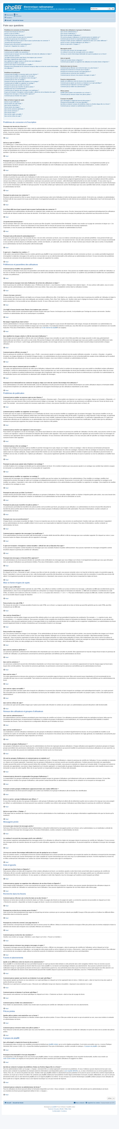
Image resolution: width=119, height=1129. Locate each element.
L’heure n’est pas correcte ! (12, 55)
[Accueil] (14, 7)
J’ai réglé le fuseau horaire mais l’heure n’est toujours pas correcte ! (23, 57)
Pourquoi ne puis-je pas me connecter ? (15, 39)
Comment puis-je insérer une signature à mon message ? (20, 78)
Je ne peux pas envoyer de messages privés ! (74, 50)
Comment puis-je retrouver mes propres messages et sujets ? (78, 75)
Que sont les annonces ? (11, 110)
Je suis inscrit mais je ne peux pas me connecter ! (18, 37)
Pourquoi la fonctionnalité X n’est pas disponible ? (74, 102)
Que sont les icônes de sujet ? (12, 116)
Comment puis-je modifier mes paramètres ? (16, 52)
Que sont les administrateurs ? (69, 31)
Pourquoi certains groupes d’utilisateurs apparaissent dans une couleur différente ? (84, 40)
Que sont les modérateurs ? (68, 33)
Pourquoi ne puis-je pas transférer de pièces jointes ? (19, 86)
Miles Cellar (68, 1109)
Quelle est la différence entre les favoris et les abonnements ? (78, 81)
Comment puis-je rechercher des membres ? (73, 73)
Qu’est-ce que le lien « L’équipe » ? (70, 44)
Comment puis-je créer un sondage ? (14, 79)
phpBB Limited (53, 1044)
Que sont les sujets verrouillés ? (13, 114)
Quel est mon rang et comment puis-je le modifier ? (18, 64)
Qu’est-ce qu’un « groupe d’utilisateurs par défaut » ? (75, 42)
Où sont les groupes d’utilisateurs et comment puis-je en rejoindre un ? (80, 37)
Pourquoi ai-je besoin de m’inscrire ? (14, 31)
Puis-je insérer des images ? (12, 107)
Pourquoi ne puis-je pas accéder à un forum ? (17, 85)
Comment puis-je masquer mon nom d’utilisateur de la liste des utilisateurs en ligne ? (28, 54)
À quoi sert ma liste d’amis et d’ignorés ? (72, 60)
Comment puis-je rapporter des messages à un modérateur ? (21, 90)
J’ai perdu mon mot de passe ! (12, 42)
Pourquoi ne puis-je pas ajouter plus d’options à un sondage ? (21, 81)
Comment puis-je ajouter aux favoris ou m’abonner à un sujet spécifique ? (81, 83)
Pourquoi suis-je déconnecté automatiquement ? (17, 44)
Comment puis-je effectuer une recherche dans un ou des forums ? (79, 68)
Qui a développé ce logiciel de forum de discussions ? (76, 100)
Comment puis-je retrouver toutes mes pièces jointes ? (76, 94)
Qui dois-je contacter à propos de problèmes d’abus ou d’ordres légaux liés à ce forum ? (85, 104)
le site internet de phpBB (49, 327)
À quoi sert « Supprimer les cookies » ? (15, 46)
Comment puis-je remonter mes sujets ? (15, 95)
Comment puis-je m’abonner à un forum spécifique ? (75, 84)
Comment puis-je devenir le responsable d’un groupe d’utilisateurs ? (80, 39)
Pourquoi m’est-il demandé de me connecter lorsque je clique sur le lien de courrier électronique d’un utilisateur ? (31, 67)
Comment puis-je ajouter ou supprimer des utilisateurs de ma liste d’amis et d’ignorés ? (85, 61)
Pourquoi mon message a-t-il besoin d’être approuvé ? (19, 94)
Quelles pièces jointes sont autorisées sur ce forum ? (76, 92)
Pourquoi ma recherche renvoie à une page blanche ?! (76, 71)
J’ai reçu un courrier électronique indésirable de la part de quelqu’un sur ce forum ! (84, 54)
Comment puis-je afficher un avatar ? (14, 63)
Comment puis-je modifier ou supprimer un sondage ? (19, 83)
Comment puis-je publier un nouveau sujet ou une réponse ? (21, 74)
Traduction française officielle (56, 1109)
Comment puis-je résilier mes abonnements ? (73, 86)
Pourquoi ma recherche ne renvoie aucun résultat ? (75, 69)
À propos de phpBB (90, 1046)
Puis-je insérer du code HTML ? (13, 103)
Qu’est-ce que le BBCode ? (12, 102)
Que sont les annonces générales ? (14, 109)
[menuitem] (16, 14)
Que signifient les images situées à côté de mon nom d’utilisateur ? (23, 61)
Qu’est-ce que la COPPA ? (11, 33)
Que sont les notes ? (10, 112)
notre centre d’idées (9, 1058)
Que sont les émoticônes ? (12, 105)
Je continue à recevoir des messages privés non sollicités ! (77, 52)
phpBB (54, 1106)
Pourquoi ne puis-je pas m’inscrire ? (14, 35)
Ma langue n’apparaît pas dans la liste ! (15, 59)
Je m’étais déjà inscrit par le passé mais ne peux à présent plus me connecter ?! (27, 40)
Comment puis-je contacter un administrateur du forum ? (76, 106)
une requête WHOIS (71, 1071)
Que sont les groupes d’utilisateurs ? (71, 35)
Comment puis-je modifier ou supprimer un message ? (19, 76)
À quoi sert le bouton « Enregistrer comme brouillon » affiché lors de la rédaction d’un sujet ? (30, 92)
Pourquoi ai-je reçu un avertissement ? (15, 88)
